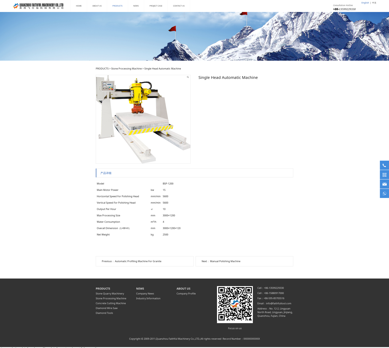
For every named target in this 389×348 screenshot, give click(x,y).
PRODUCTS (117, 6)
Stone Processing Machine (126, 68)
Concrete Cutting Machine (111, 303)
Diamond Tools (104, 313)
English (365, 2)
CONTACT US (179, 6)
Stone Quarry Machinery (110, 293)
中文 (374, 2)
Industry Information (148, 298)
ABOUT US (97, 6)
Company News (145, 293)
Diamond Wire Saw (107, 308)
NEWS (136, 6)
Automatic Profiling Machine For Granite (138, 261)
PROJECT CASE (156, 6)
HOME (79, 6)
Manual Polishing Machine (225, 261)
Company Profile (186, 293)
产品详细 (105, 173)
